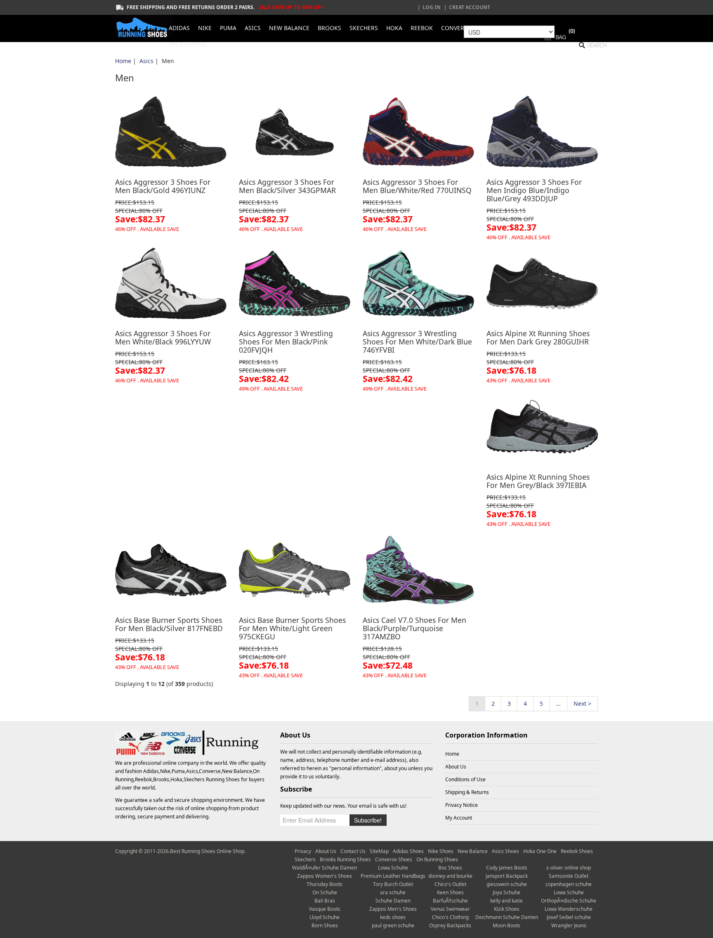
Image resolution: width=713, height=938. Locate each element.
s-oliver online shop (568, 867)
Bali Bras (324, 900)
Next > (582, 703)
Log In (432, 7)
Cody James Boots (506, 867)
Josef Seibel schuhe (569, 917)
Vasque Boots (324, 908)
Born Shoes (325, 925)
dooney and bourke (450, 875)
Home (123, 61)
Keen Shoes (450, 892)
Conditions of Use (465, 779)
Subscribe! (368, 820)
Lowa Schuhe (393, 867)
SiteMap (379, 851)
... (558, 703)
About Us (455, 766)
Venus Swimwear (450, 908)
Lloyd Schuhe (324, 917)
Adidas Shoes (408, 851)
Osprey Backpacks (450, 925)
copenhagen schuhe (568, 884)
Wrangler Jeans (568, 925)
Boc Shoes (450, 867)
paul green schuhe (393, 925)
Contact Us (353, 851)
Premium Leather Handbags (393, 875)
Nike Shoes (440, 851)
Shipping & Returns (467, 792)
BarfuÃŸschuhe (450, 900)
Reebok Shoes (577, 851)
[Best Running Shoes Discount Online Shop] (144, 26)
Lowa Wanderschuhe (569, 908)
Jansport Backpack (507, 875)
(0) (572, 31)
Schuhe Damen (393, 900)
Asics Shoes (505, 851)
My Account (458, 817)
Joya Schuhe (506, 892)
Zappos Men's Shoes (393, 908)
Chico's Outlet (450, 884)
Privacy (303, 851)
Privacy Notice (461, 804)
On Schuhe (324, 892)
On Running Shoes (437, 859)
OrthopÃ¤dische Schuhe (568, 900)
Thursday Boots (324, 884)
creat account (469, 7)
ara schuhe (393, 892)
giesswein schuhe (506, 884)
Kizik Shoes (506, 908)
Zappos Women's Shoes (324, 875)
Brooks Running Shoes (345, 859)
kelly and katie (506, 900)
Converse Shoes (393, 859)
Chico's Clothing (450, 917)
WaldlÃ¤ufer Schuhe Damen (324, 867)
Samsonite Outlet (568, 875)
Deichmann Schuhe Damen (506, 917)
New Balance (473, 851)
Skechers (305, 859)
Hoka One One (540, 851)
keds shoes (393, 917)
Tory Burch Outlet (393, 884)
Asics (146, 61)
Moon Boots (506, 925)
